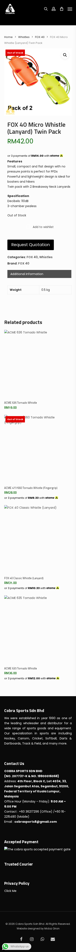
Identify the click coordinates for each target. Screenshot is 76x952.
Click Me (10, 891)
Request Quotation (30, 245)
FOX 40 (40, 37)
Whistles (24, 37)
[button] (65, 55)
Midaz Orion (52, 928)
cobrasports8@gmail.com (35, 822)
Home (8, 37)
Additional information (26, 274)
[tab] (39, 274)
